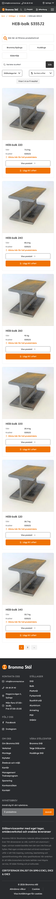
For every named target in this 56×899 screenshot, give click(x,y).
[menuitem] (38, 10)
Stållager (12, 16)
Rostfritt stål (36, 700)
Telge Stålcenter (37, 748)
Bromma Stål (36, 743)
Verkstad (6, 748)
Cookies (36, 889)
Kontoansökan (9, 785)
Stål (31, 681)
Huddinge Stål (36, 753)
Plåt (31, 715)
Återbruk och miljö (11, 762)
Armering (34, 710)
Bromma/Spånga (14, 47)
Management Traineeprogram (10, 774)
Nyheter (6, 758)
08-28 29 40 (11, 688)
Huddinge (41, 47)
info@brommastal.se (12, 3)
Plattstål (34, 691)
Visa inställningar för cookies (28, 893)
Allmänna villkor (18, 889)
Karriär (5, 767)
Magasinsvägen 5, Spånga (13, 696)
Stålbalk (22, 16)
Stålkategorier (10, 73)
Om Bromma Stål (10, 743)
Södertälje (14, 55)
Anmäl (48, 812)
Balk (32, 686)
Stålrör (33, 720)
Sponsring (7, 780)
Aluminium (35, 705)
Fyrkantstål (35, 695)
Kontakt (6, 790)
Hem (3, 16)
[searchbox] (28, 38)
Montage (6, 753)
